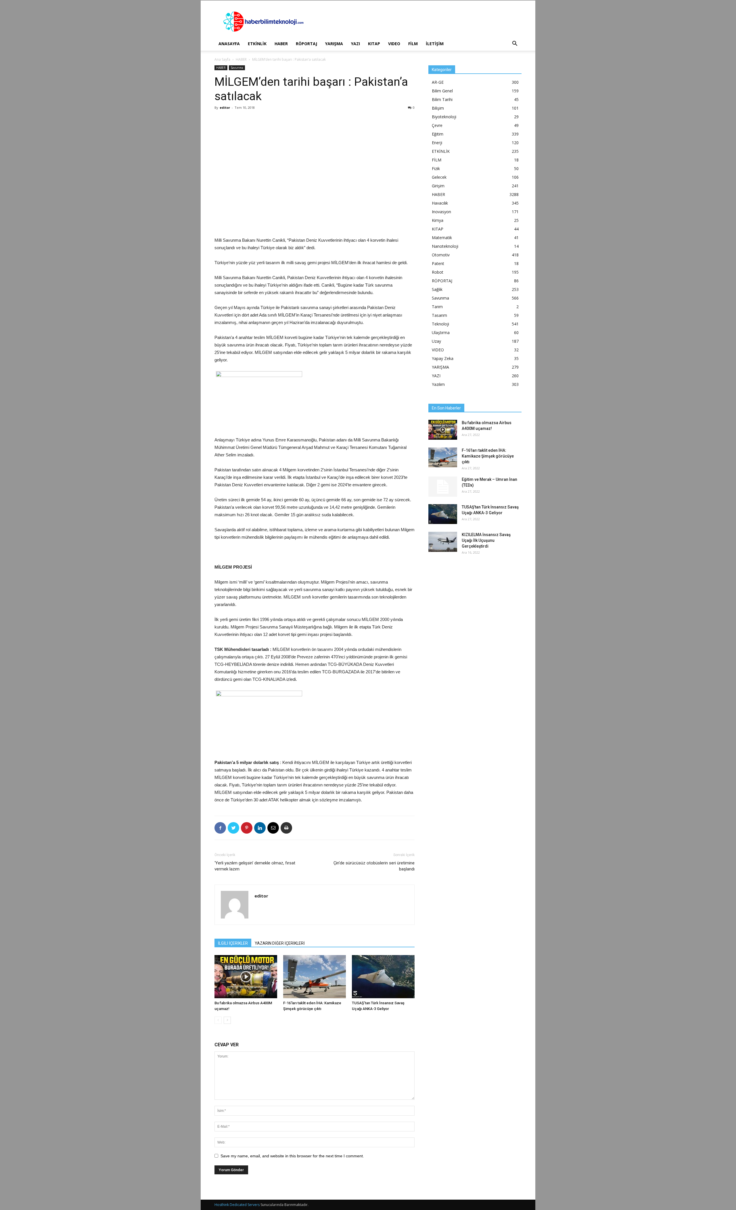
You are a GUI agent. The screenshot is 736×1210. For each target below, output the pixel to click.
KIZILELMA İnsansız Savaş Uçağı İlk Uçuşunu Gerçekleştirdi (486, 540)
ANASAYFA (229, 43)
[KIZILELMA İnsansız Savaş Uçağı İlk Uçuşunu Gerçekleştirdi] (442, 542)
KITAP (374, 43)
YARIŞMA (334, 43)
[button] (515, 44)
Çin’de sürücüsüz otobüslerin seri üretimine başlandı (374, 866)
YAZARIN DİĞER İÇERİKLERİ (280, 943)
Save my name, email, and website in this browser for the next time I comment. (292, 1156)
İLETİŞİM (435, 43)
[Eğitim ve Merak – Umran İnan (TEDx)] (442, 487)
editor (225, 107)
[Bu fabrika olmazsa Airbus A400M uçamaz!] (245, 976)
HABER (281, 43)
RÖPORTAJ (306, 43)
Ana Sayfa (222, 59)
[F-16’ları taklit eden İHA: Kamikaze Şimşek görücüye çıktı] (314, 976)
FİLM (413, 43)
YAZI (355, 43)
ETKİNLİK (257, 43)
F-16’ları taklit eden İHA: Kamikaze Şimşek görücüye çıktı (488, 456)
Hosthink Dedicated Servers (237, 1204)
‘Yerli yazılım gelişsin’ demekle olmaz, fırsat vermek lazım (254, 866)
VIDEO (394, 43)
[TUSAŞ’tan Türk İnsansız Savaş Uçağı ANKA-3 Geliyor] (383, 976)
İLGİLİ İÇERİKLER (233, 943)
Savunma (237, 68)
